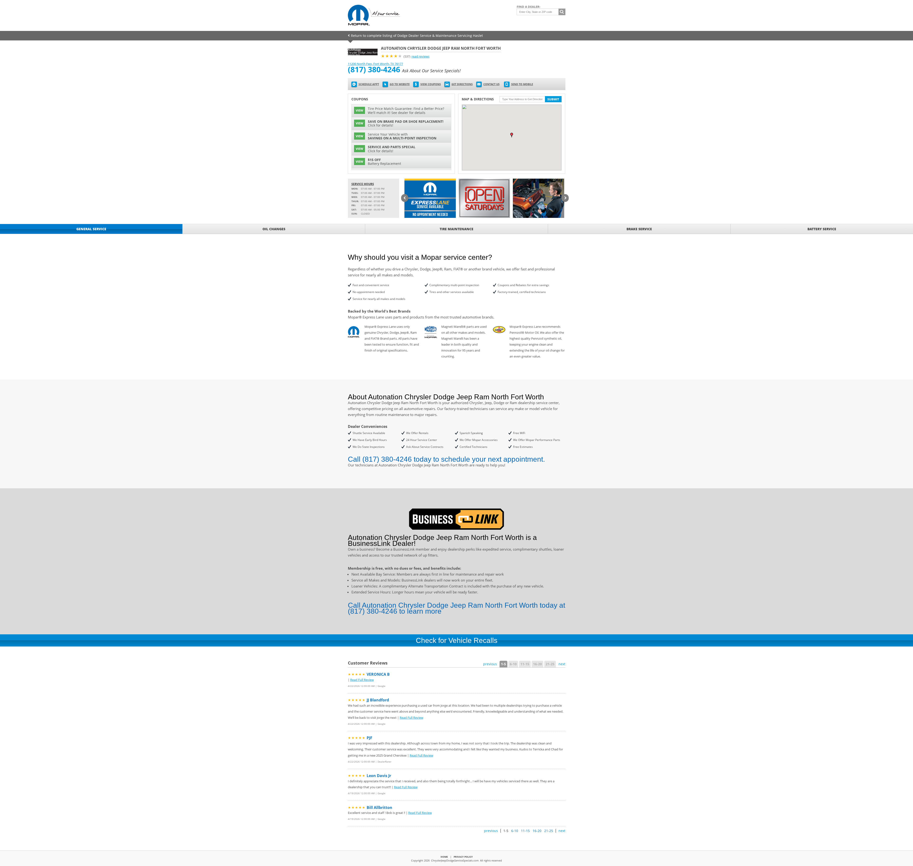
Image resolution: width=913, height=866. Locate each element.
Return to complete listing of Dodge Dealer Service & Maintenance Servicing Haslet (417, 35)
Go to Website (400, 84)
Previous (404, 198)
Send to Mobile (522, 84)
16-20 (537, 664)
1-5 (503, 664)
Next (565, 198)
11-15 (524, 664)
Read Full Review (362, 680)
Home (444, 856)
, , (375, 64)
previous (490, 664)
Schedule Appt (369, 84)
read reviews (420, 56)
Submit (553, 99)
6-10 (513, 664)
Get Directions (462, 84)
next (561, 664)
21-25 (550, 664)
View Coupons (430, 84)
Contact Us (491, 84)
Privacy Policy (463, 856)
